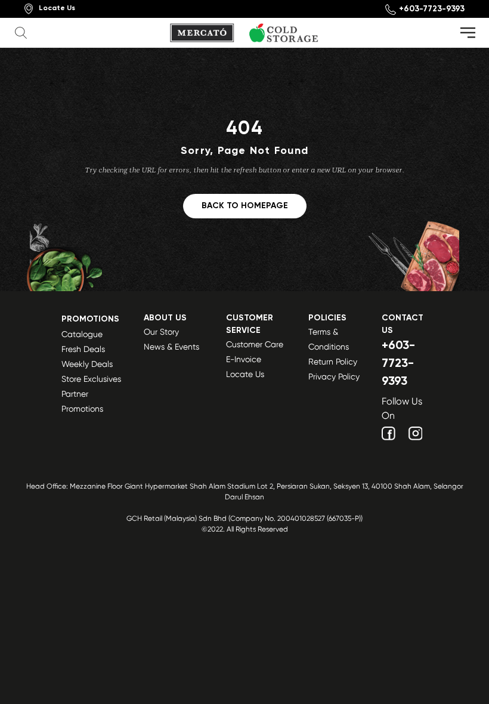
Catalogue (82, 334)
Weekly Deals (87, 364)
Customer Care (254, 344)
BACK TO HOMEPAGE (245, 206)
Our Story (161, 331)
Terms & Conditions (328, 339)
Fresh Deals (83, 349)
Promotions (90, 319)
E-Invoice (243, 359)
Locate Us (245, 374)
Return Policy (332, 361)
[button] (22, 33)
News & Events (171, 346)
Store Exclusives (91, 379)
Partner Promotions (82, 401)
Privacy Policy (334, 376)
